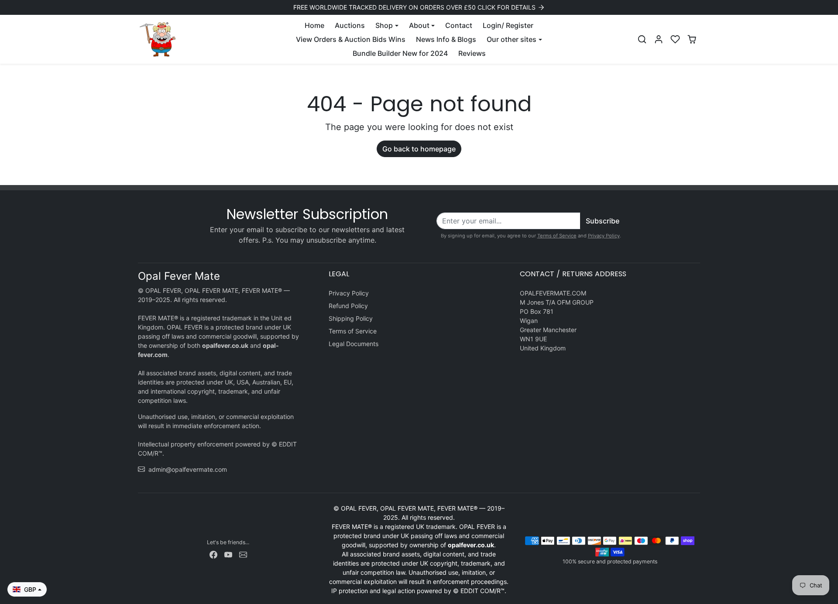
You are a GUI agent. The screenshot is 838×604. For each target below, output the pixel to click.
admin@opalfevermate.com (187, 469)
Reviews (472, 53)
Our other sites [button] (511, 39)
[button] (642, 39)
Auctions (350, 25)
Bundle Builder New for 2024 (400, 53)
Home (314, 25)
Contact (458, 25)
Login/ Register (508, 25)
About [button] (419, 25)
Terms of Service (557, 236)
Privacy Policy (604, 236)
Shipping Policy (351, 318)
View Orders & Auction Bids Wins (350, 39)
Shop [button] (384, 25)
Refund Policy (348, 305)
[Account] (658, 39)
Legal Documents (353, 343)
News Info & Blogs (446, 39)
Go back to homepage (419, 148)
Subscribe (602, 220)
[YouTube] (228, 554)
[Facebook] (213, 554)
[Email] (243, 554)
